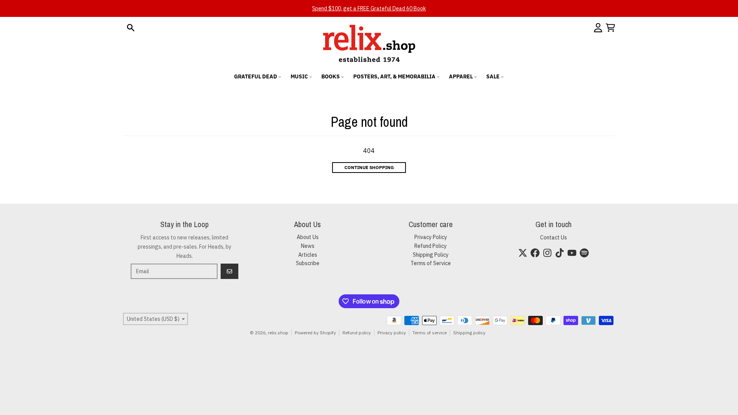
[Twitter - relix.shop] (522, 252)
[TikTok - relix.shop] (559, 252)
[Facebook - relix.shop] (535, 252)
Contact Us (553, 237)
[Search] (130, 27)
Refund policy (356, 332)
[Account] (598, 27)
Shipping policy (469, 332)
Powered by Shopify (315, 332)
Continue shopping (369, 167)
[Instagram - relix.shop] (547, 252)
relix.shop (278, 332)
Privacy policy (391, 332)
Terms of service (429, 332)
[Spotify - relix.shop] (584, 252)
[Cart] (610, 27)
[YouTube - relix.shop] (572, 252)
